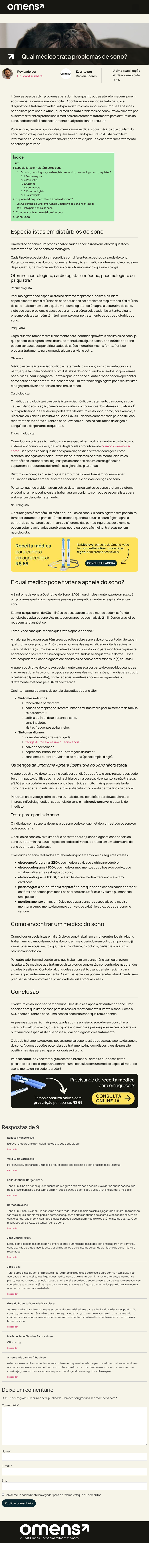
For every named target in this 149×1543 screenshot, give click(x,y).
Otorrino (30, 183)
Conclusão (23, 217)
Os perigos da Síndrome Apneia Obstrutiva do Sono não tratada (57, 203)
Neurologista (33, 195)
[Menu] (135, 7)
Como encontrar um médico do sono (39, 212)
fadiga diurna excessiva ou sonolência (52, 742)
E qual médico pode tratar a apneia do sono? (44, 199)
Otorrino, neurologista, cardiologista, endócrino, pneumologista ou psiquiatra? (66, 172)
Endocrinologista (35, 191)
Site (4, 1480)
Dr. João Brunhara (30, 76)
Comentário (10, 1405)
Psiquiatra (31, 180)
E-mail (7, 1465)
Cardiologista (33, 187)
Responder (12, 1149)
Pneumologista (34, 176)
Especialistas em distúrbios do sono (38, 168)
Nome (6, 1451)
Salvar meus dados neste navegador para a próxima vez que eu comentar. (53, 1494)
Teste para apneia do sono (37, 208)
